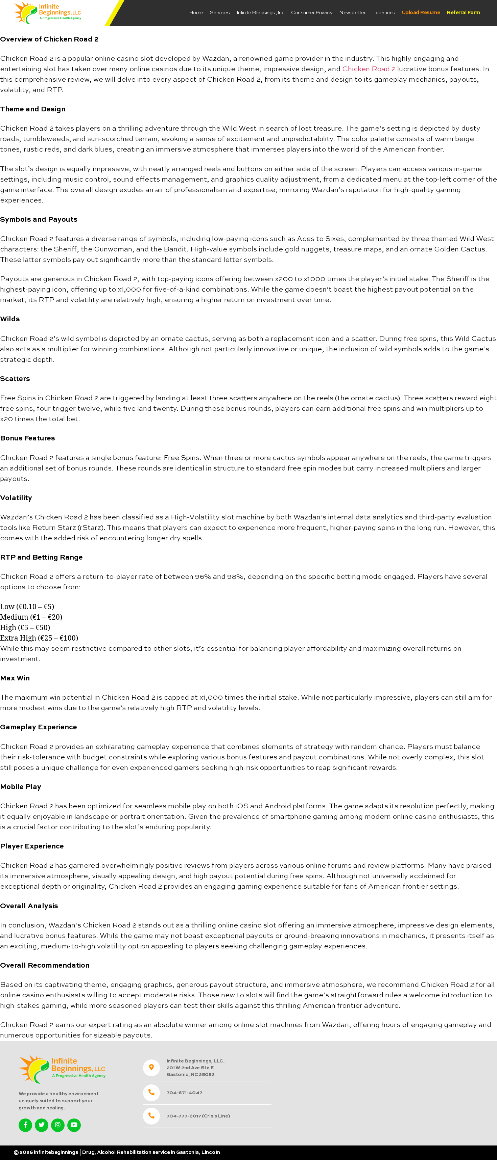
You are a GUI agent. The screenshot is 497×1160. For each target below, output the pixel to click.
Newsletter (352, 12)
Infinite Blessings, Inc (261, 12)
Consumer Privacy (311, 12)
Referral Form (463, 12)
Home (196, 12)
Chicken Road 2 (369, 69)
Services (220, 12)
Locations (383, 12)
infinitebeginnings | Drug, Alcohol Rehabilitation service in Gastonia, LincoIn (127, 1152)
